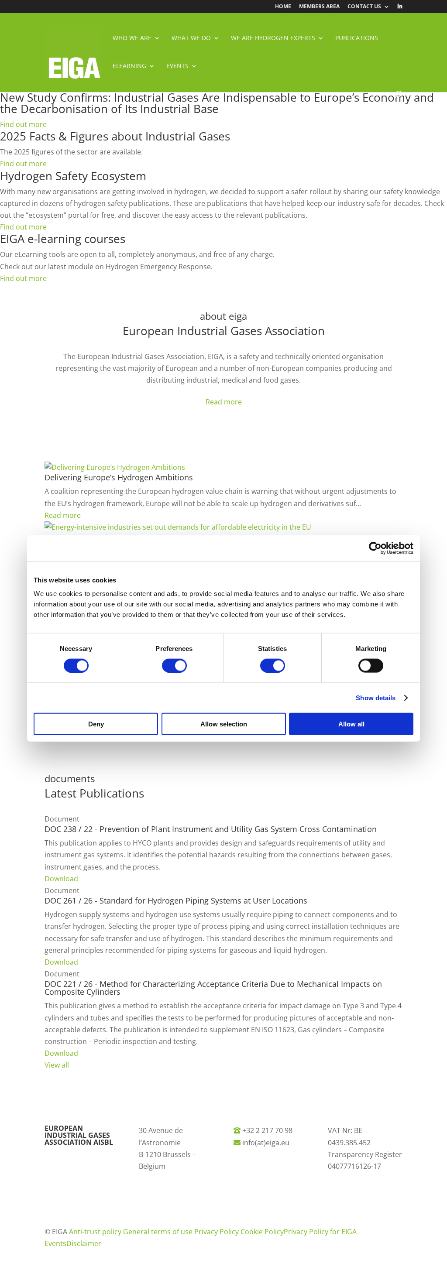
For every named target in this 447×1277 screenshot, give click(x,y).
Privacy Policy (217, 1231)
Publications (356, 38)
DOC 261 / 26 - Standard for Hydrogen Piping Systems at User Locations (176, 900)
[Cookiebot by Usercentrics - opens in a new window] (375, 548)
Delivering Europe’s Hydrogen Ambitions (119, 477)
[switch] (174, 665)
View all (57, 1065)
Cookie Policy (262, 1231)
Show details (375, 697)
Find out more (23, 124)
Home (283, 7)
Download (61, 878)
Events (177, 66)
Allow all (351, 724)
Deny (96, 724)
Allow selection (223, 724)
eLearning (129, 66)
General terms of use (158, 1231)
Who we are (132, 38)
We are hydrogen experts (273, 38)
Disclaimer (83, 1243)
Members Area (319, 7)
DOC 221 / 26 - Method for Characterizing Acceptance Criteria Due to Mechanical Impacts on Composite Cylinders (213, 988)
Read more (224, 402)
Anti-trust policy (96, 1231)
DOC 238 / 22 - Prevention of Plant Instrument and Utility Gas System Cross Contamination (211, 829)
